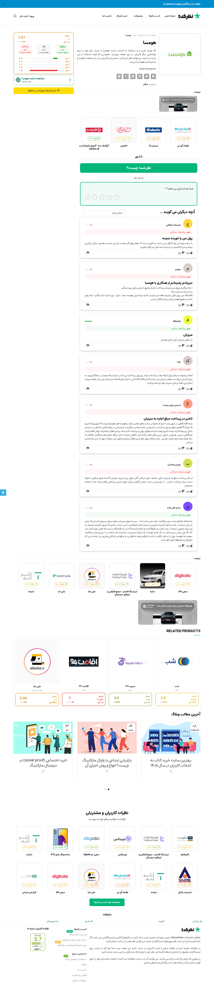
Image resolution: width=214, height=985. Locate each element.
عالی (87, 196)
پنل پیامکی (197, 921)
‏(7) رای (138, 156)
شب (177, 686)
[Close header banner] (4, 4)
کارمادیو (89, 921)
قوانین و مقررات (79, 975)
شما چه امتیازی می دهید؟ (179, 189)
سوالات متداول (79, 980)
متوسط (102, 196)
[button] (153, 76)
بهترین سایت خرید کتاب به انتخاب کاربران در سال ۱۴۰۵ (170, 763)
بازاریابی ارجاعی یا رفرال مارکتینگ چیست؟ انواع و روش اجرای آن (107, 763)
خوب (94, 196)
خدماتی (34, 690)
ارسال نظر (138, 178)
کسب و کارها (144, 35)
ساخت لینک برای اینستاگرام (74, 940)
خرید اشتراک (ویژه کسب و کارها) (71, 945)
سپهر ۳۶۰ (130, 686)
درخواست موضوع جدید (75, 959)
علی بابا (37, 686)
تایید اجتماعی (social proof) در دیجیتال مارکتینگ (43, 763)
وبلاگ (83, 964)
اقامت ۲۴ (84, 686)
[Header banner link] (111, 4)
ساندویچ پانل (53, 921)
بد (109, 196)
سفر (135, 35)
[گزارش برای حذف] (87, 253)
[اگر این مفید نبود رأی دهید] (183, 253)
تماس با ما (81, 970)
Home (153, 35)
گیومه (161, 921)
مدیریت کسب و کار (76, 934)
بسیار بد (116, 196)
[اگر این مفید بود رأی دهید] (191, 253)
